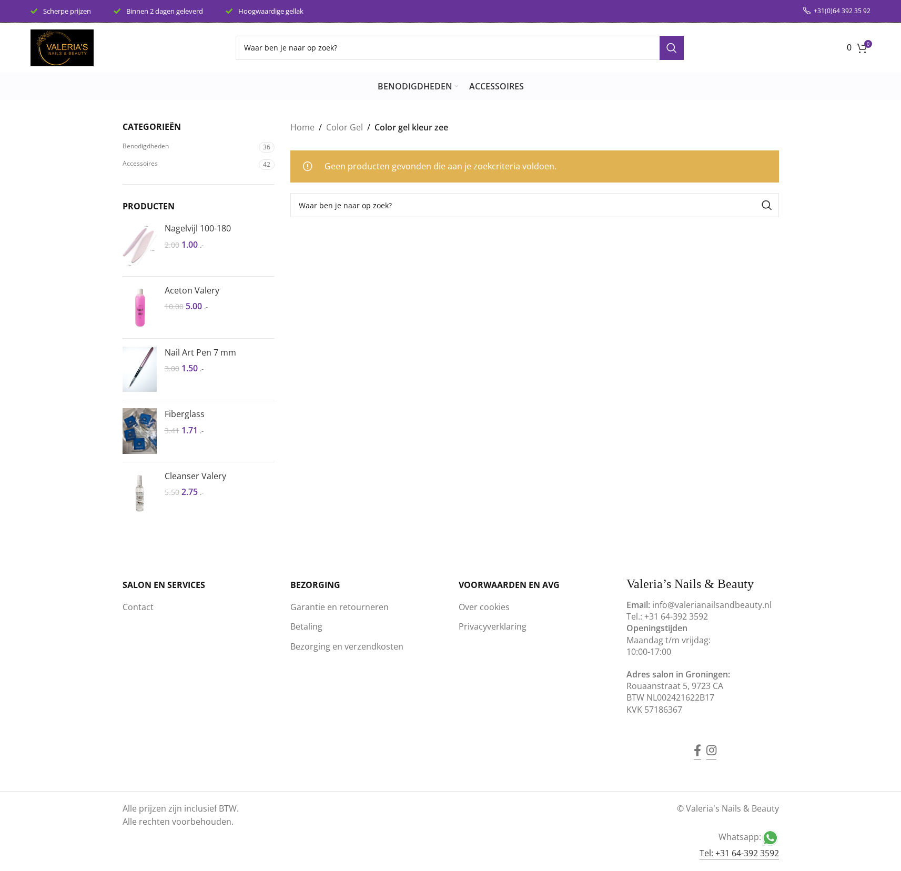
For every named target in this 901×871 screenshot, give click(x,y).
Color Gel (344, 127)
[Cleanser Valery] (140, 493)
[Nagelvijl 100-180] (140, 245)
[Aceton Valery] (140, 307)
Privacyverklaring (493, 626)
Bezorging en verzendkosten (346, 646)
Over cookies (484, 607)
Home (302, 127)
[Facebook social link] (697, 742)
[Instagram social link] (711, 742)
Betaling (306, 626)
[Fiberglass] (140, 431)
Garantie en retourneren (339, 607)
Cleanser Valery (195, 476)
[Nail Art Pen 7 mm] (140, 369)
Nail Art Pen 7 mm (200, 352)
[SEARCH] (672, 48)
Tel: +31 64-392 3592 (739, 853)
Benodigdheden (146, 145)
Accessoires (140, 163)
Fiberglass (185, 414)
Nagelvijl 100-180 (198, 228)
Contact (138, 607)
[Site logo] (62, 47)
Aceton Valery (192, 290)
